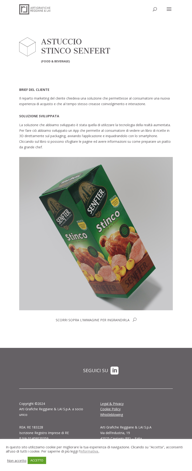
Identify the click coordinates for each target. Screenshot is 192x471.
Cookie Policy (110, 409)
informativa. (89, 451)
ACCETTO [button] (36, 460)
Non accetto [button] (16, 460)
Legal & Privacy (112, 403)
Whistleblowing (111, 414)
